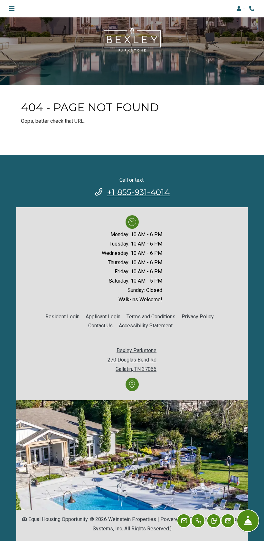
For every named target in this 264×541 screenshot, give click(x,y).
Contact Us (100, 326)
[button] (241, 9)
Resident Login (62, 316)
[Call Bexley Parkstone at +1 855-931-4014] (252, 9)
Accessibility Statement (146, 325)
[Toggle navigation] (11, 9)
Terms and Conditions (151, 316)
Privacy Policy (198, 316)
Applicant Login (103, 316)
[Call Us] (198, 521)
